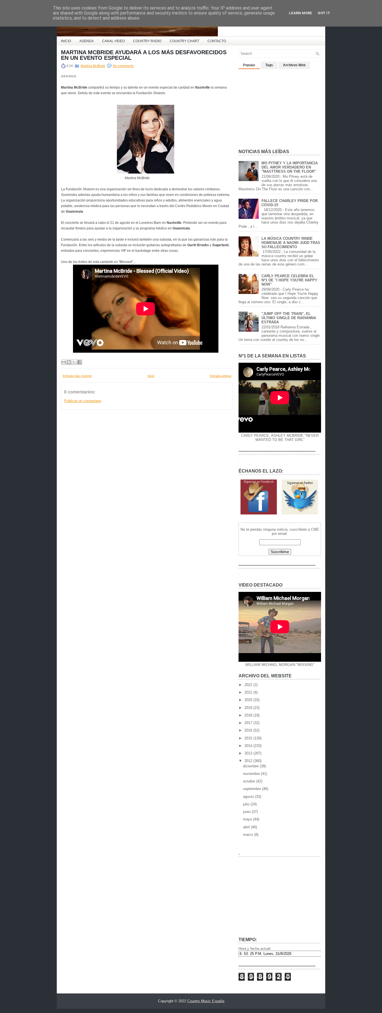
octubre (249, 781)
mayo (248, 819)
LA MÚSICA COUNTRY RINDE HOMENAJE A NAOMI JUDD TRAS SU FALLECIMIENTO (290, 242)
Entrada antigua (220, 376)
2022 (248, 685)
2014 (248, 746)
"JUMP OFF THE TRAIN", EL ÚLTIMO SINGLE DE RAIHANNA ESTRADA (288, 318)
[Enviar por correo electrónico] (63, 362)
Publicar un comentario (82, 401)
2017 (248, 723)
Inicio (150, 376)
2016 (248, 730)
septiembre (252, 789)
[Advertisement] (280, 107)
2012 (248, 761)
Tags (269, 65)
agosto (249, 796)
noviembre (252, 774)
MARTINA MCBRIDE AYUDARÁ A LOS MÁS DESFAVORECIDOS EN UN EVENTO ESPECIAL (144, 55)
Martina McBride (93, 66)
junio (247, 812)
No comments (123, 66)
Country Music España (205, 1001)
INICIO (66, 41)
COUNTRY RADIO (147, 41)
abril (247, 827)
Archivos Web (294, 65)
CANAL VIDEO (113, 41)
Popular (249, 65)
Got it (324, 13)
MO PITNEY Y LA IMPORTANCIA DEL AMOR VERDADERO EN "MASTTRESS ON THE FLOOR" (289, 167)
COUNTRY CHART (184, 41)
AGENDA (86, 41)
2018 (248, 715)
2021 (248, 692)
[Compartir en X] (74, 362)
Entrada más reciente (77, 376)
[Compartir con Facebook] (79, 362)
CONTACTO (216, 41)
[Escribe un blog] (69, 362)
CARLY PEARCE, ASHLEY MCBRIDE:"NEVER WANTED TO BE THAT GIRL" (280, 437)
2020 (248, 700)
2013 (248, 753)
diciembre (251, 766)
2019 (248, 708)
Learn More (300, 13)
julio (247, 804)
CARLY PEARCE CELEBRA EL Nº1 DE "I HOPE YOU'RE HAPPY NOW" (289, 280)
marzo (248, 834)
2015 (248, 738)
